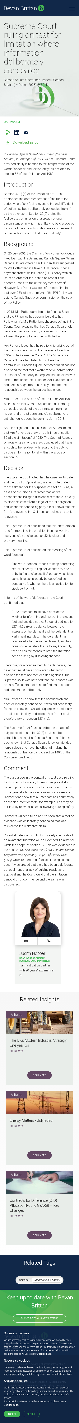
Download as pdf (26, 142)
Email (26, 132)
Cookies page (44, 1354)
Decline (31, 1414)
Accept (12, 1414)
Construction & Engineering (47, 1279)
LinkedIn (16, 132)
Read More (39, 1075)
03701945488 (49, 940)
